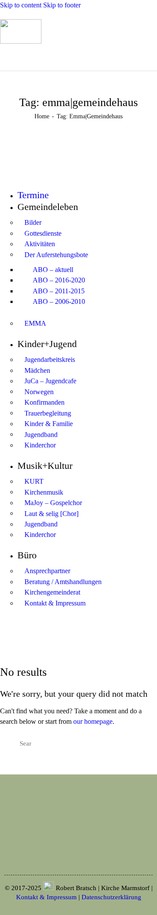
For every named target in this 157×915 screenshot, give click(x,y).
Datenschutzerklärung (111, 897)
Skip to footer (62, 5)
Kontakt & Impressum (46, 897)
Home (41, 116)
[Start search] (73, 57)
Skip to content (20, 5)
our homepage (93, 721)
